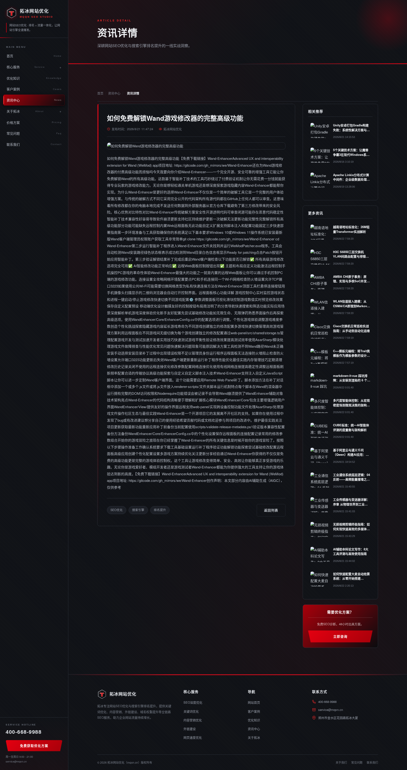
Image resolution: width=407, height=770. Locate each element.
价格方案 (34, 122)
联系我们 (34, 144)
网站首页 (254, 702)
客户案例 (34, 89)
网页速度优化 (192, 737)
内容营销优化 (192, 720)
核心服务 (26, 67)
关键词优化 (191, 711)
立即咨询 (340, 636)
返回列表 (271, 510)
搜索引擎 (138, 510)
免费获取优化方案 (34, 745)
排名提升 (160, 510)
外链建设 (189, 728)
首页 (34, 55)
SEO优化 (116, 510)
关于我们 (341, 762)
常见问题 (34, 133)
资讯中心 (34, 100)
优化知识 (34, 78)
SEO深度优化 (192, 702)
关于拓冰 (25, 111)
